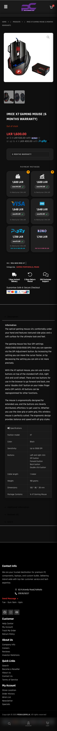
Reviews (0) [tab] (13, 514)
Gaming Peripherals (24, 267)
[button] (6, 7)
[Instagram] (10, 612)
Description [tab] (12, 316)
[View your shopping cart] (51, 7)
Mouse (36, 267)
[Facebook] (4, 612)
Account (28, 726)
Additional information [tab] (18, 507)
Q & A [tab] (10, 521)
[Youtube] (16, 612)
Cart (47, 726)
